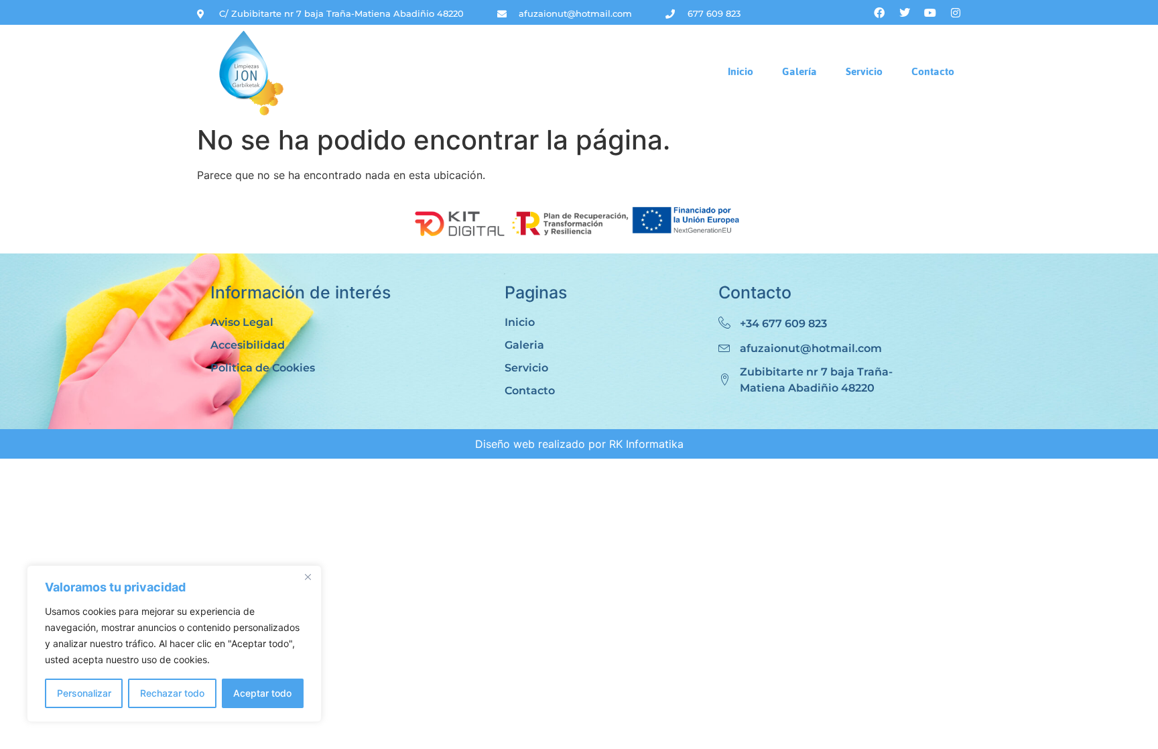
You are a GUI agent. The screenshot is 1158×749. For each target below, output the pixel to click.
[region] (174, 643)
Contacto (932, 71)
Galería (799, 71)
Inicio (740, 71)
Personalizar (84, 693)
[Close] (308, 577)
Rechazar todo (172, 693)
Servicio (864, 71)
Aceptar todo (262, 693)
